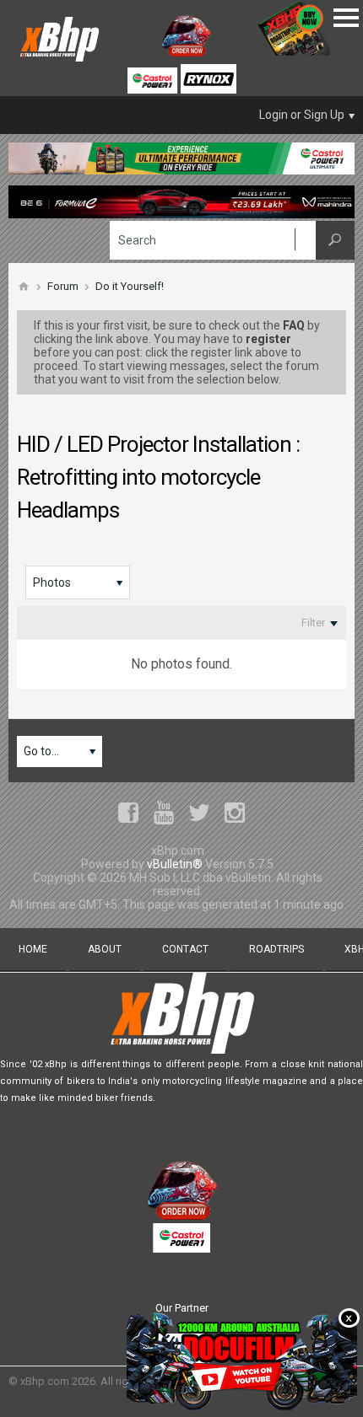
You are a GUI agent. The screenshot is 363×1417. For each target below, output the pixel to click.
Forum (63, 286)
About (105, 949)
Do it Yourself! (129, 286)
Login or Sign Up (301, 114)
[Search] (335, 240)
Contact (185, 949)
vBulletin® (175, 864)
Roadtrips (276, 949)
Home (33, 949)
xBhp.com (44, 1381)
